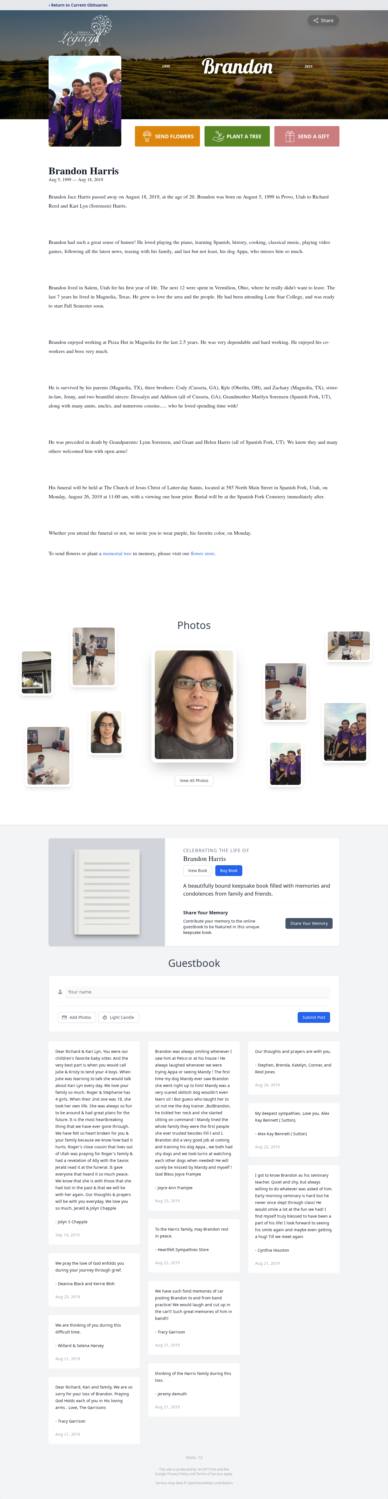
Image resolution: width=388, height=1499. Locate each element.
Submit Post (314, 1017)
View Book (197, 870)
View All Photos (194, 780)
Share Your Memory (309, 923)
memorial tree (117, 553)
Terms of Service (209, 1473)
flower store (202, 553)
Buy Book (228, 870)
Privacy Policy (178, 1473)
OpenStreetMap (200, 1483)
